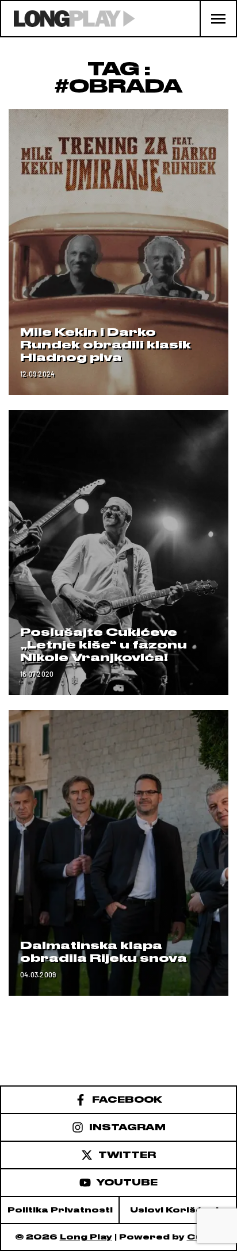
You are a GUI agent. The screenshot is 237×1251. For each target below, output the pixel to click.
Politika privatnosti (60, 1210)
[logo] (68, 18)
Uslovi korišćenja (177, 1210)
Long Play (86, 1237)
